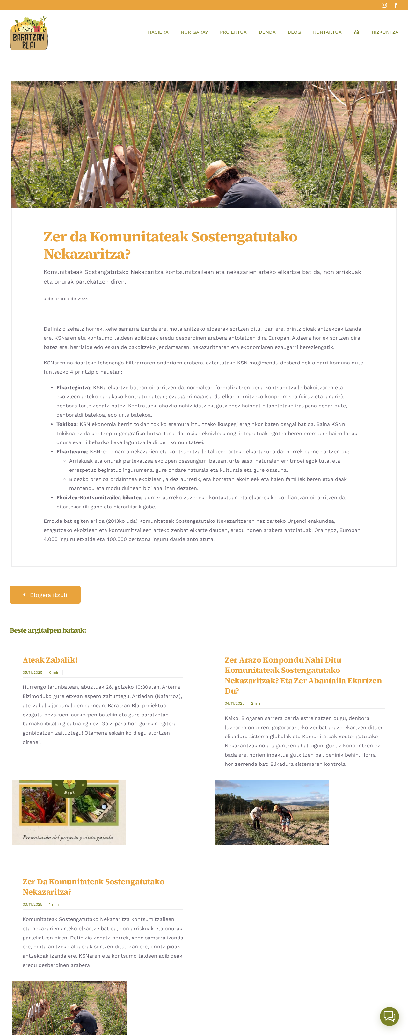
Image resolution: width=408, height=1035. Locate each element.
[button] (389, 1016)
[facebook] (395, 5)
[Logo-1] (29, 18)
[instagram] (384, 5)
